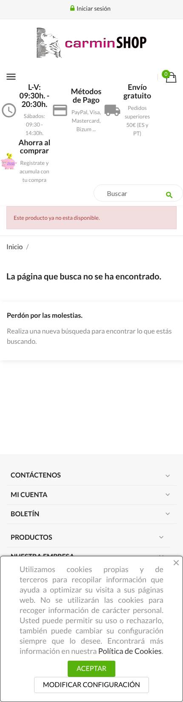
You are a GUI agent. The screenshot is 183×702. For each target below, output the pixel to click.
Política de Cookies (130, 651)
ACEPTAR (91, 669)
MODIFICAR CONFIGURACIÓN (91, 685)
